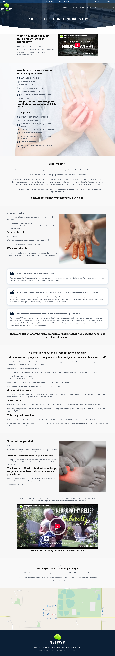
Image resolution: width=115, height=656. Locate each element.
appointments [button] (56, 647)
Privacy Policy (64, 651)
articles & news (67, 647)
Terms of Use (72, 651)
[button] (98, 1)
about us (37, 647)
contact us (77, 647)
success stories (46, 647)
